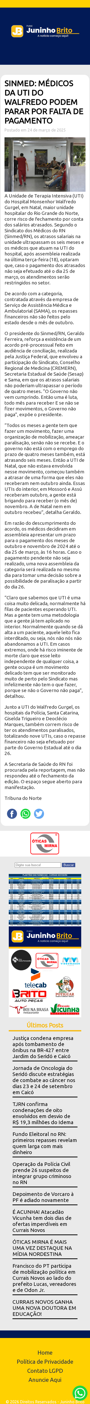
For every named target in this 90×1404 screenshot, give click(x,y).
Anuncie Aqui (45, 1380)
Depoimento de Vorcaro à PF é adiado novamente (43, 1197)
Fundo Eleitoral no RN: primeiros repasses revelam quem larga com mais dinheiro (44, 1143)
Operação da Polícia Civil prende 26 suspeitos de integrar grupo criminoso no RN (41, 1173)
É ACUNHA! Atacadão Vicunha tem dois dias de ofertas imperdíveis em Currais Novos (42, 1221)
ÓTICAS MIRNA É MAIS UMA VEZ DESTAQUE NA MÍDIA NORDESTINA (42, 1248)
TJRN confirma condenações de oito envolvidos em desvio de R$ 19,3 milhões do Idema (43, 1113)
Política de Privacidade (45, 1361)
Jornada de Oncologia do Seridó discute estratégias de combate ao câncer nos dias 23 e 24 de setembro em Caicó (43, 1080)
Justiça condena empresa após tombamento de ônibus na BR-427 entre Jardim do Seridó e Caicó (43, 1047)
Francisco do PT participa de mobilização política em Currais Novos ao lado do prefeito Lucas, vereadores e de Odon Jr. (44, 1278)
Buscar (69, 865)
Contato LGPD (45, 1370)
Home (45, 1352)
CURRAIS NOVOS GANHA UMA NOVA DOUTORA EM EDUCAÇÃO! (44, 1308)
